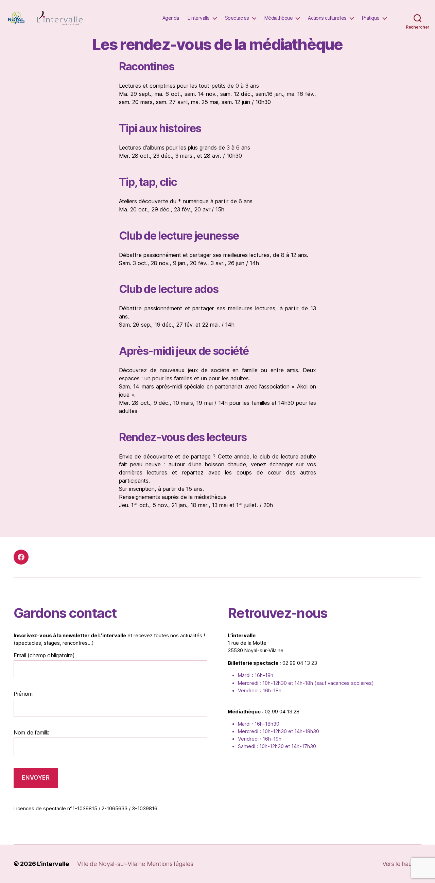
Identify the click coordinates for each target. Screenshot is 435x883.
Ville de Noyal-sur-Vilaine (112, 863)
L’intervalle (199, 18)
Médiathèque (278, 18)
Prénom (23, 693)
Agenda (170, 18)
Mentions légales (170, 863)
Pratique (371, 18)
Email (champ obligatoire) (44, 655)
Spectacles (237, 18)
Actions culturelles (327, 18)
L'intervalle (53, 863)
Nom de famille (32, 732)
